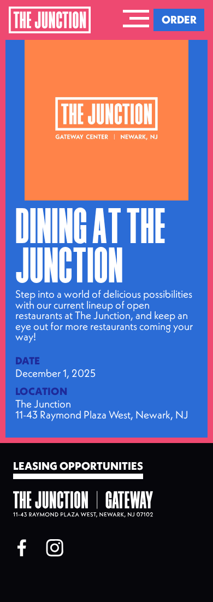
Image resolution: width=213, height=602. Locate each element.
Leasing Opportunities (78, 467)
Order (179, 19)
